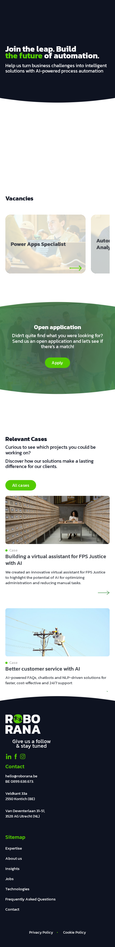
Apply (57, 362)
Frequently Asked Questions (30, 899)
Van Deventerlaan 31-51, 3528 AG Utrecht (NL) (25, 813)
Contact (12, 909)
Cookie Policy (74, 932)
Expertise (13, 848)
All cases (20, 485)
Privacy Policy (41, 932)
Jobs (9, 879)
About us (13, 858)
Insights (12, 868)
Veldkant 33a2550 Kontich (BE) (20, 796)
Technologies (17, 889)
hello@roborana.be (21, 776)
